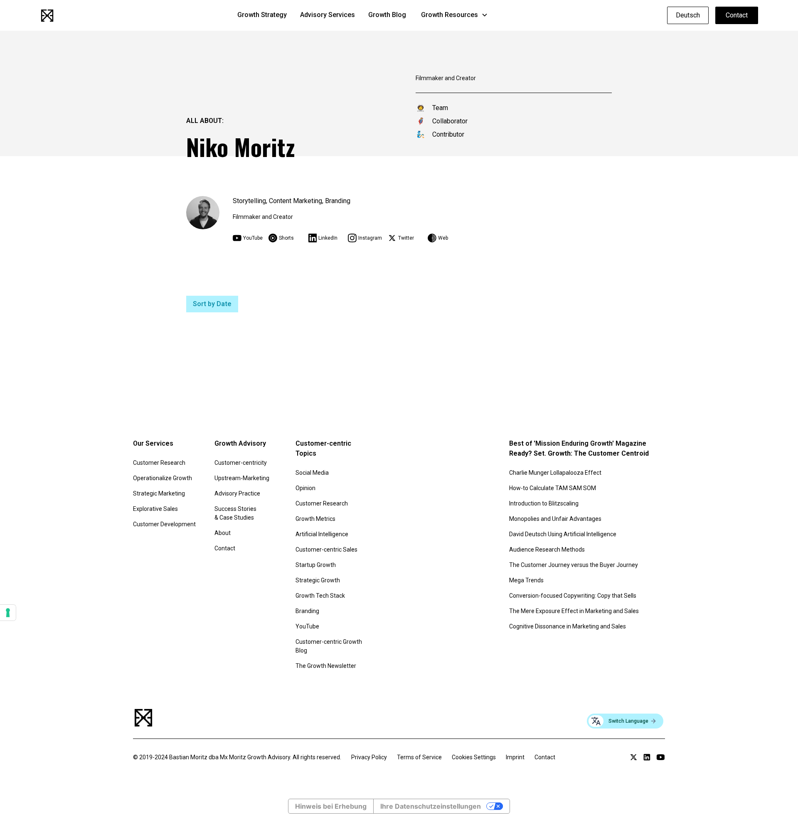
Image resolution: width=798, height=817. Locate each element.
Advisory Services (327, 15)
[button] (454, 15)
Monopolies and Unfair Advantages (555, 518)
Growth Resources (449, 15)
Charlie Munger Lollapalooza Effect (555, 472)
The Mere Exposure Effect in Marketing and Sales (574, 611)
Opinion (305, 488)
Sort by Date (212, 304)
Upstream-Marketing (241, 478)
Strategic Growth (318, 580)
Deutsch (688, 15)
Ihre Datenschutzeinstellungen (430, 806)
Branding (307, 611)
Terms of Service (419, 757)
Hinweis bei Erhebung (331, 806)
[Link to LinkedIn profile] (647, 757)
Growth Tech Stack (320, 595)
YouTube (307, 626)
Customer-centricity (240, 462)
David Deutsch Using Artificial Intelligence (562, 534)
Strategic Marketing (159, 493)
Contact (737, 15)
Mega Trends (526, 580)
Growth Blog (387, 15)
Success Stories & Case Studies (235, 513)
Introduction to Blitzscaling (544, 503)
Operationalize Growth (162, 478)
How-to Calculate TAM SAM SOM (552, 488)
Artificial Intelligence (322, 534)
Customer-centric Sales (326, 549)
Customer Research (159, 462)
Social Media (312, 472)
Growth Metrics (315, 518)
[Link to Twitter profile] (633, 757)
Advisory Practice (237, 493)
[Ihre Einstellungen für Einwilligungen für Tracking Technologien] (8, 613)
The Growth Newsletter (326, 665)
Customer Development (164, 524)
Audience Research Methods (547, 549)
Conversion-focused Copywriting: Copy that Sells (572, 595)
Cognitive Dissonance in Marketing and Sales (567, 626)
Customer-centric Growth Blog (329, 646)
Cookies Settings (474, 757)
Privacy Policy (369, 757)
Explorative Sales (155, 508)
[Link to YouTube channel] (660, 757)
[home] (47, 15)
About (222, 533)
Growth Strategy (262, 15)
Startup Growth (316, 565)
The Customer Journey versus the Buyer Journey (573, 565)
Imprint (515, 757)
